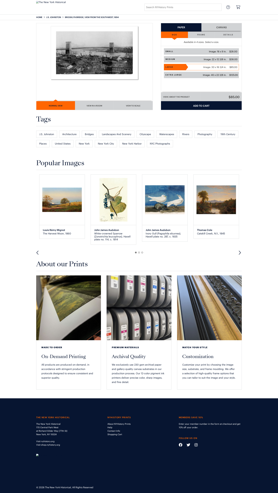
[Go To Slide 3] (142, 252)
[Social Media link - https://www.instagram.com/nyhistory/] (194, 445)
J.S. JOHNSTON (53, 17)
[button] (201, 51)
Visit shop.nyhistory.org (48, 444)
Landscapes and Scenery (116, 134)
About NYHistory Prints (119, 424)
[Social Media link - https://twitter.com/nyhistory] (186, 445)
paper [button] (181, 27)
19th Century (228, 134)
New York (84, 143)
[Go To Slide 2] (139, 252)
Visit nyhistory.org (45, 441)
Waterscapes (166, 134)
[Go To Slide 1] (136, 252)
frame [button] (201, 34)
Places (43, 143)
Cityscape (145, 134)
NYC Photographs (160, 143)
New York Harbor (132, 143)
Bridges (89, 134)
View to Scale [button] (133, 106)
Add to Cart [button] (201, 105)
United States (63, 143)
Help (109, 427)
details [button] (228, 34)
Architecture (69, 134)
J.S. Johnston (46, 134)
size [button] (174, 34)
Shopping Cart (114, 434)
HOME (39, 17)
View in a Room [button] (94, 106)
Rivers (185, 134)
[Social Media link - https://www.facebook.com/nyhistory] (180, 445)
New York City (106, 143)
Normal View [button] (55, 106)
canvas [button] (221, 27)
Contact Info (113, 431)
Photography (204, 134)
